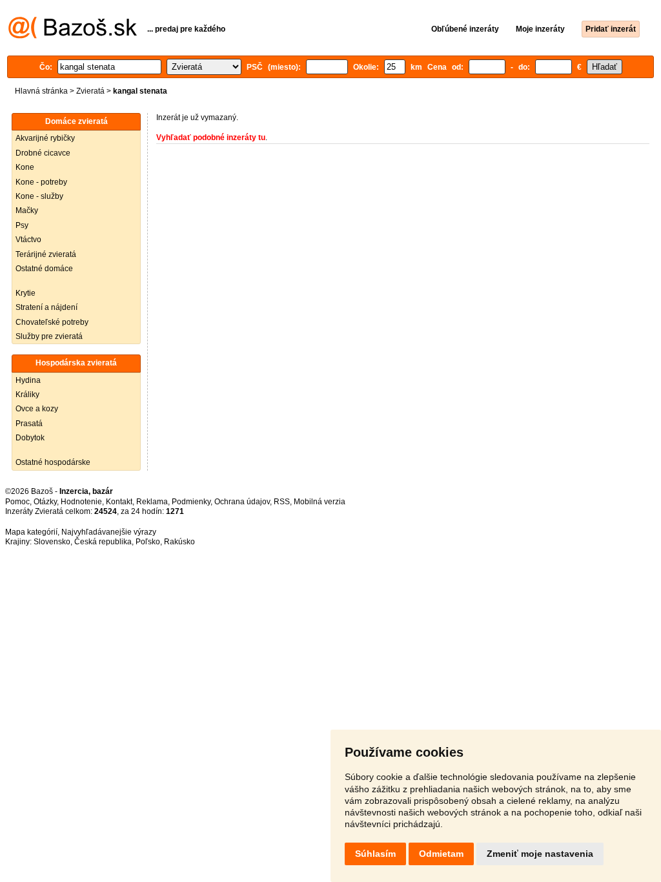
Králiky (27, 394)
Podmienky (191, 501)
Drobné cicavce (42, 153)
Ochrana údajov (242, 501)
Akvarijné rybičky (45, 138)
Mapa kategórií (31, 532)
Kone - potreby (41, 182)
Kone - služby (39, 196)
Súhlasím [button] (375, 853)
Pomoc (17, 501)
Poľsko (148, 541)
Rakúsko (179, 541)
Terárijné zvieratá (45, 254)
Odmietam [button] (441, 853)
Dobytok (30, 437)
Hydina (28, 380)
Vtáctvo (28, 239)
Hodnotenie (81, 501)
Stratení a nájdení (46, 307)
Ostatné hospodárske (52, 462)
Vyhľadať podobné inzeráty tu (210, 137)
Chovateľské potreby (51, 322)
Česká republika (103, 541)
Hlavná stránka (41, 91)
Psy (21, 225)
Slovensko (52, 541)
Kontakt (119, 501)
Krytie (25, 293)
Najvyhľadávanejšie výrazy (108, 532)
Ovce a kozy (36, 408)
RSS (282, 501)
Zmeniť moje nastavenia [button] (540, 853)
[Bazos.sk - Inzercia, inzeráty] (72, 36)
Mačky (26, 210)
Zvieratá (90, 91)
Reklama (152, 501)
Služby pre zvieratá (49, 336)
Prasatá (29, 423)
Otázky (45, 501)
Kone (24, 167)
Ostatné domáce (44, 268)
